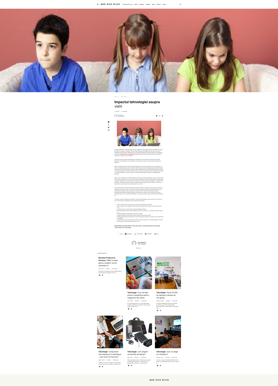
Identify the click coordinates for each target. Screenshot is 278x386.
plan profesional (119, 227)
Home (116, 96)
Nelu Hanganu (120, 115)
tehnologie (128, 227)
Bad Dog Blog (110, 4)
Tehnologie (124, 96)
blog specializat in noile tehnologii (131, 226)
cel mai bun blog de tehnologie (127, 154)
